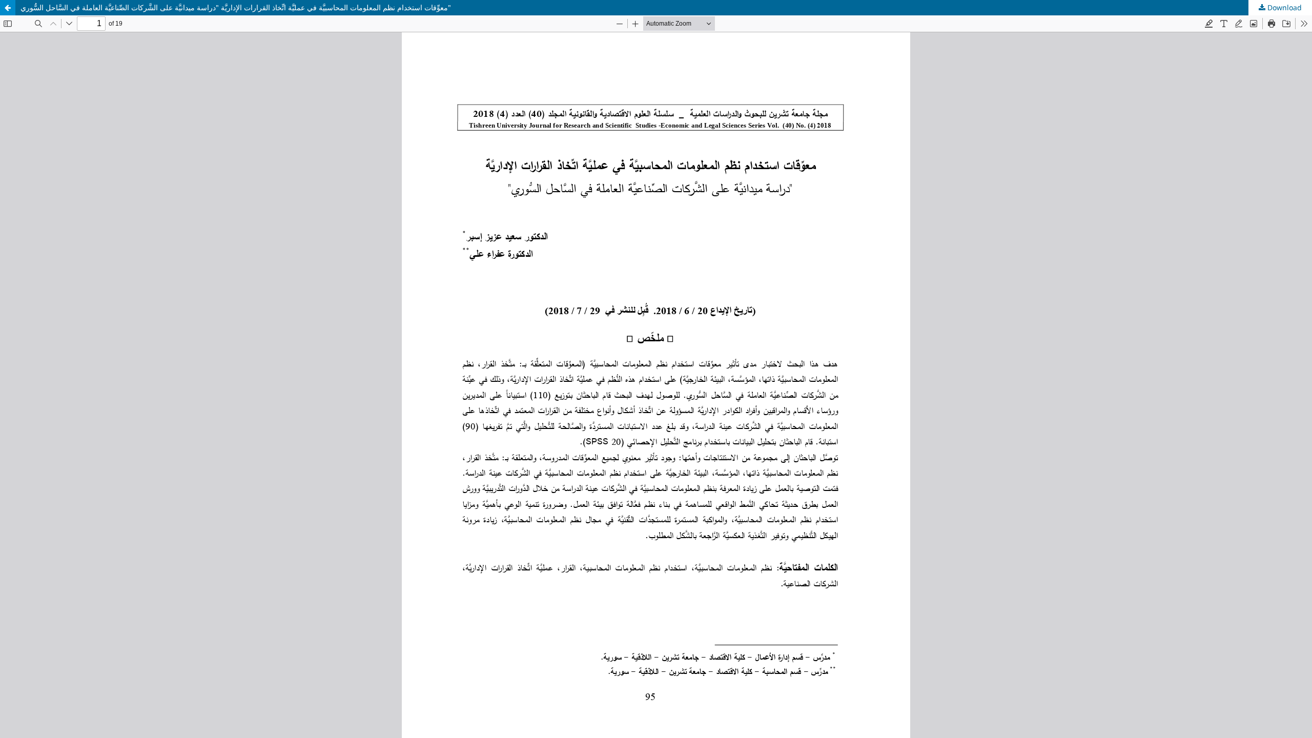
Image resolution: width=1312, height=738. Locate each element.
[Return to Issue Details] (7, 7)
